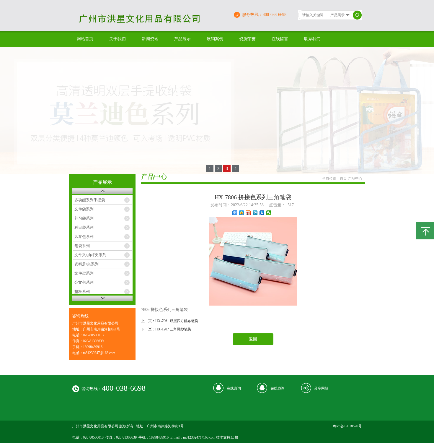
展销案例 (215, 39)
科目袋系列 (84, 227)
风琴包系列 (84, 236)
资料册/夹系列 (86, 264)
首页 (343, 178)
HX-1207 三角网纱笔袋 (173, 329)
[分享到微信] (268, 212)
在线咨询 (234, 388)
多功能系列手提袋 (89, 200)
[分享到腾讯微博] (255, 212)
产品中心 (355, 178)
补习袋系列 (84, 218)
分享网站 (321, 388)
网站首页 (85, 39)
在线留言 (280, 39)
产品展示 (182, 39)
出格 (234, 437)
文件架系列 (84, 273)
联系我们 (312, 39)
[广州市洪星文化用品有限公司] (150, 24)
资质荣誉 (247, 39)
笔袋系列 (82, 246)
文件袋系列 (84, 209)
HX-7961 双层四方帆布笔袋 (176, 321)
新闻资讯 (150, 39)
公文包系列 (84, 282)
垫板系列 (82, 291)
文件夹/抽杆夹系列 (90, 255)
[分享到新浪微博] (248, 212)
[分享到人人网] (262, 212)
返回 (253, 339)
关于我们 (117, 39)
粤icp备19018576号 (347, 426)
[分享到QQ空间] (241, 212)
